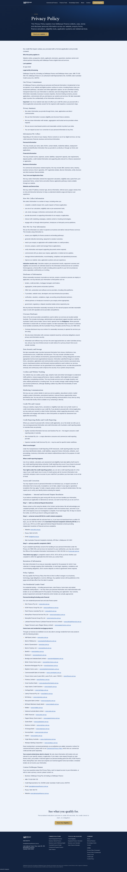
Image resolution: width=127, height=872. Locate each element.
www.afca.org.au (35, 529)
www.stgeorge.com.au (42, 728)
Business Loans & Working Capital (57, 843)
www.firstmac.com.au (43, 679)
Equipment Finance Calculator (75, 841)
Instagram (6, 869)
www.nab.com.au (50, 711)
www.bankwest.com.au (39, 655)
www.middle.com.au (37, 707)
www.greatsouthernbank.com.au (48, 683)
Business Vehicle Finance (55, 841)
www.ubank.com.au (36, 735)
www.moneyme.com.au (54, 618)
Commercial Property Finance (56, 847)
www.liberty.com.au (47, 693)
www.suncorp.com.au (41, 732)
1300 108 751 (26, 840)
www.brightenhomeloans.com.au (49, 669)
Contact (88, 2)
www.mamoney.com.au (40, 697)
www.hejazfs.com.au (50, 686)
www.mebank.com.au (52, 704)
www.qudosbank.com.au (41, 721)
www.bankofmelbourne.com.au (47, 641)
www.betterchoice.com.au (50, 662)
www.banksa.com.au (38, 651)
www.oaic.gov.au (74, 551)
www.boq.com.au (44, 644)
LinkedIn (2, 869)
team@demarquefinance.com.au (38, 786)
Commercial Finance (52, 2)
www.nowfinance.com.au (51, 607)
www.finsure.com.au (70, 676)
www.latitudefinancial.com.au (72, 621)
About (82, 2)
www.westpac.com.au (51, 743)
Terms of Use (90, 854)
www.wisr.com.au (44, 604)
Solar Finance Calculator (74, 845)
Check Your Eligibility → (63, 823)
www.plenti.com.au (50, 611)
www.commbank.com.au (54, 672)
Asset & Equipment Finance (55, 838)
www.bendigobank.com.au (55, 658)
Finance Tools (63, 2)
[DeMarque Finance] (27, 2)
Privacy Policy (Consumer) (93, 850)
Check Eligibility (98, 2)
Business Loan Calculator (74, 843)
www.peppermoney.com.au (63, 625)
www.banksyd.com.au (44, 648)
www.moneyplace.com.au (57, 614)
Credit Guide (90, 856)
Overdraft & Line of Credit (55, 845)
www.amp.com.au (43, 637)
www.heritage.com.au (41, 690)
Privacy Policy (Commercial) (94, 852)
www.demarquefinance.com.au (39, 793)
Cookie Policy (90, 858)
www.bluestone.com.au (51, 665)
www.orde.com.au (41, 714)
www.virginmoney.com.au (48, 739)
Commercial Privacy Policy (54, 748)
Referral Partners (91, 841)
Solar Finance (52, 849)
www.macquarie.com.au (48, 700)
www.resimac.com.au (43, 725)
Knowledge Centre (74, 2)
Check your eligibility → (40, 34)
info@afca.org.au (34, 536)
